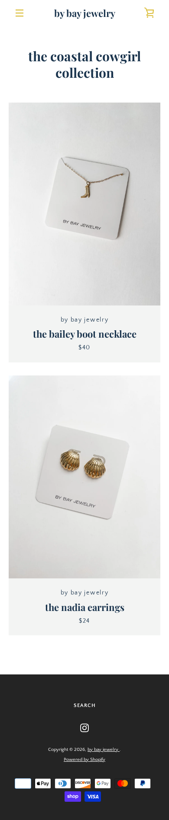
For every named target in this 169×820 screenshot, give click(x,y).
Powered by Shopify (84, 759)
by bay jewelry (84, 13)
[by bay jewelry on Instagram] (84, 727)
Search (85, 705)
